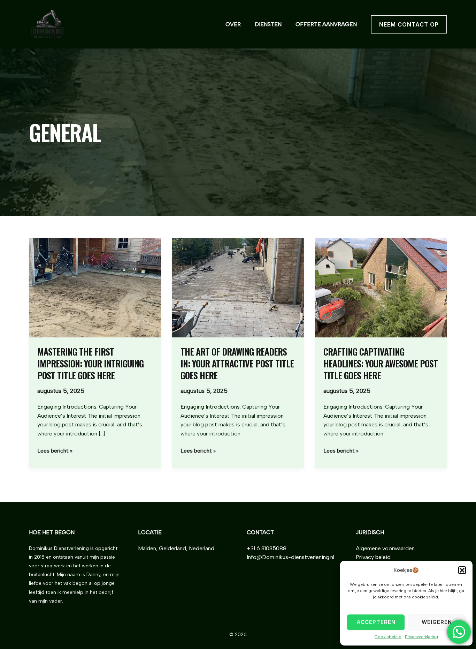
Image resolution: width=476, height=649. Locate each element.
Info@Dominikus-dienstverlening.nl (290, 557)
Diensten (268, 24)
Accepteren (376, 622)
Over (233, 24)
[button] (462, 570)
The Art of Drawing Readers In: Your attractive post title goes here (237, 363)
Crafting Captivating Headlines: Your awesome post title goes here (380, 363)
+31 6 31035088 (266, 548)
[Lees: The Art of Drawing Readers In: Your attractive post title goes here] (238, 287)
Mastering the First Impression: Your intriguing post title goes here (90, 363)
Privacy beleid (373, 557)
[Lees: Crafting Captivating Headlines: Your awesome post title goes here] (381, 287)
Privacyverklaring (421, 636)
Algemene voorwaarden (385, 548)
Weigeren (437, 622)
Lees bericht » (54, 450)
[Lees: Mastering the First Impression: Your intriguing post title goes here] (95, 287)
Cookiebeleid (388, 636)
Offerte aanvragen (326, 24)
